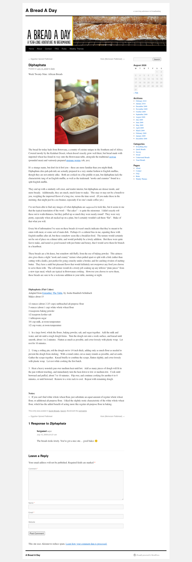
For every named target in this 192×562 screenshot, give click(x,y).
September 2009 (141, 114)
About (39, 48)
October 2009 (141, 111)
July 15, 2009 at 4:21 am (47, 434)
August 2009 (140, 117)
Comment (33, 468)
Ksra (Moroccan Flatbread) (112, 59)
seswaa (112, 156)
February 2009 (141, 133)
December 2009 (141, 106)
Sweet (138, 154)
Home (31, 48)
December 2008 (141, 138)
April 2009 (140, 128)
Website (31, 522)
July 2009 (139, 119)
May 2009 (139, 125)
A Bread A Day (41, 10)
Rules (64, 48)
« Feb (136, 92)
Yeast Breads (140, 160)
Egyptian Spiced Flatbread (40, 59)
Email (31, 512)
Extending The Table (52, 292)
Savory (63, 410)
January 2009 (141, 136)
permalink (83, 410)
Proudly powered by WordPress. (148, 555)
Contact (48, 48)
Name (31, 502)
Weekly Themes (77, 48)
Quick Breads (54, 410)
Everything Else (141, 146)
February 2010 (141, 101)
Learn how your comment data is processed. (86, 543)
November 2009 (141, 109)
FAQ (57, 48)
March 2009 (140, 130)
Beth (53, 68)
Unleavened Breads (143, 157)
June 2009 (139, 122)
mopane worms (73, 160)
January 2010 (141, 103)
